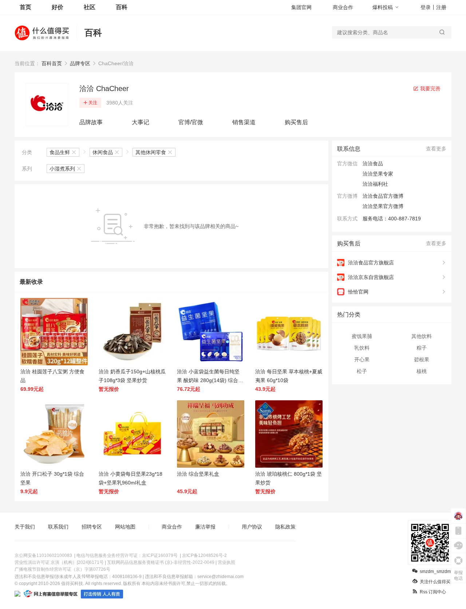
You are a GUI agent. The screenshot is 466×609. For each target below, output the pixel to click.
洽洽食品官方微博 (383, 196)
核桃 (421, 371)
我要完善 (430, 88)
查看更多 (436, 149)
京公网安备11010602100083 (43, 555)
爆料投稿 (382, 7)
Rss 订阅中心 (433, 591)
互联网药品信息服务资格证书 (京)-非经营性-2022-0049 (160, 562)
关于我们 (25, 527)
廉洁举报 (205, 527)
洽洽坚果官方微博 (383, 206)
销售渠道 (244, 122)
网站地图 (125, 527)
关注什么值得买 (435, 581)
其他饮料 (421, 336)
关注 (92, 102)
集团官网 (301, 7)
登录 (425, 7)
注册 (441, 7)
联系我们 (58, 527)
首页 (25, 7)
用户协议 (252, 527)
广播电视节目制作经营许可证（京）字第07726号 (62, 569)
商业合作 (343, 7)
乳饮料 (362, 348)
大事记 (140, 122)
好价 (57, 7)
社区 (89, 7)
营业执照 (226, 562)
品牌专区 (80, 63)
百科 (121, 7)
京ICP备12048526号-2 (204, 555)
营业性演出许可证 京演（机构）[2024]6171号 (59, 562)
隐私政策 (285, 527)
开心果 (362, 359)
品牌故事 (91, 122)
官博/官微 (190, 122)
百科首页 (52, 63)
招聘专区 (92, 527)
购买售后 (296, 122)
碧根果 (421, 359)
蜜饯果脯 (362, 336)
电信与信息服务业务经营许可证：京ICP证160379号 (127, 555)
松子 (362, 371)
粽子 (421, 348)
